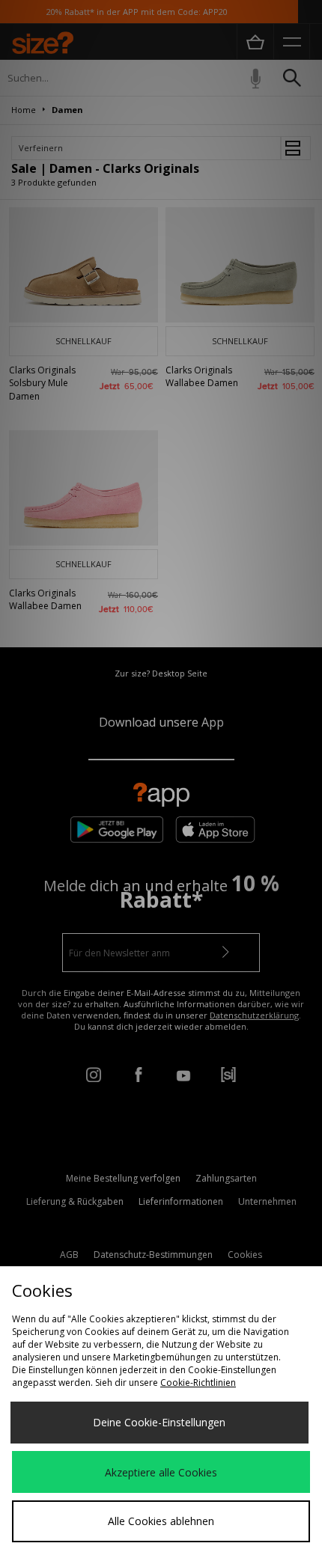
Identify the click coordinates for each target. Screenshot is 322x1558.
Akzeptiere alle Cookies (161, 1472)
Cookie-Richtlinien (198, 1382)
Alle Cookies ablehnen (161, 1521)
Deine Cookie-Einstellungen (159, 1422)
